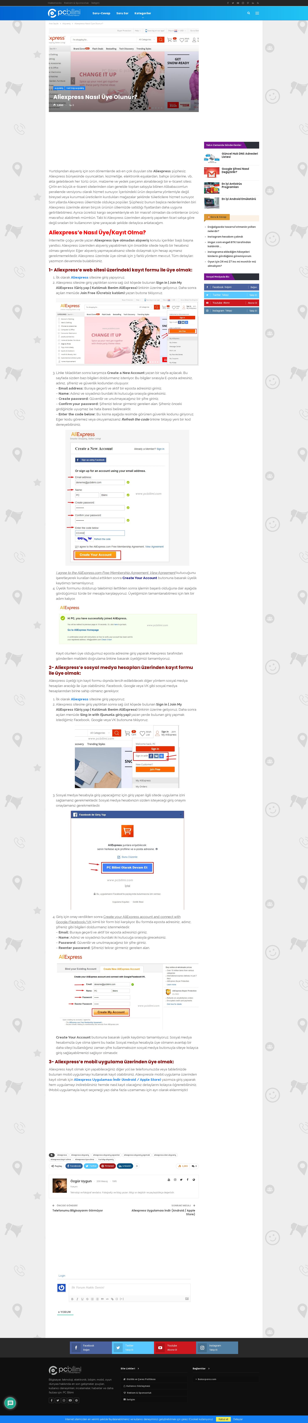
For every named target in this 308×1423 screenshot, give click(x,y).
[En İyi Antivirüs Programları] (211, 188)
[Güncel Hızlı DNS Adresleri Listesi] (211, 158)
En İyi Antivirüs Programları (232, 185)
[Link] (112, 1299)
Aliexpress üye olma (84, 1159)
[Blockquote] (102, 1299)
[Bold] (72, 1299)
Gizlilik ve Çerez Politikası (141, 1379)
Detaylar (238, 1419)
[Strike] (87, 1299)
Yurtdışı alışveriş (106, 1159)
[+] (122, 1298)
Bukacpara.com (207, 1379)
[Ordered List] (92, 1299)
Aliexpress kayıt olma (61, 1159)
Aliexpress (79, 277)
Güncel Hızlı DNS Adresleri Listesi (240, 155)
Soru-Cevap (101, 13)
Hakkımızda (54, 3)
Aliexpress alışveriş (80, 1155)
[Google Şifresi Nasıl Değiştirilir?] (211, 173)
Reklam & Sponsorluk (76, 3)
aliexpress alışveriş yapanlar (106, 1155)
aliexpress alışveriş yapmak (137, 1155)
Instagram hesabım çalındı (225, 236)
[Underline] (82, 1299)
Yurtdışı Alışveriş (75, 88)
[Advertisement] (124, 141)
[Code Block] (107, 1299)
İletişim (95, 3)
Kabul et (223, 1419)
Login (61, 1275)
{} (117, 1298)
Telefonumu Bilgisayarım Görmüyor (77, 1210)
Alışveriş (59, 88)
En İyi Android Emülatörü (239, 199)
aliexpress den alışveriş (165, 1155)
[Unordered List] (97, 1299)
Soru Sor (122, 13)
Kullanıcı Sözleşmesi (138, 1386)
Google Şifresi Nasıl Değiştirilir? (235, 170)
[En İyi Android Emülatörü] (211, 203)
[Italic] (77, 1299)
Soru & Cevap (218, 217)
